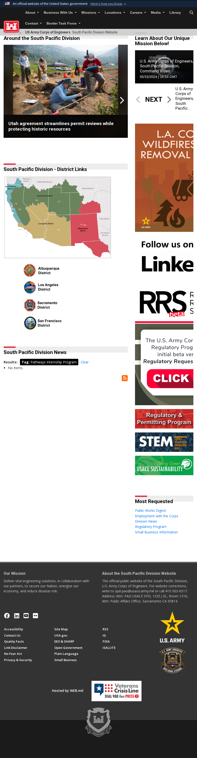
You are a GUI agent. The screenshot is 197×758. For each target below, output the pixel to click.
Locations (113, 12)
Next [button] (121, 100)
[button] (109, 3)
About (30, 12)
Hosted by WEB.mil (67, 690)
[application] (164, 66)
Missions (89, 12)
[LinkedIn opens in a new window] (16, 615)
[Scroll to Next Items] (168, 99)
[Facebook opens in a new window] (7, 615)
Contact (32, 23)
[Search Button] (191, 12)
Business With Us (59, 12)
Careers (136, 12)
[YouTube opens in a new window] (26, 615)
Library (175, 12)
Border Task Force (62, 23)
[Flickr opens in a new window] (35, 615)
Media (156, 12)
